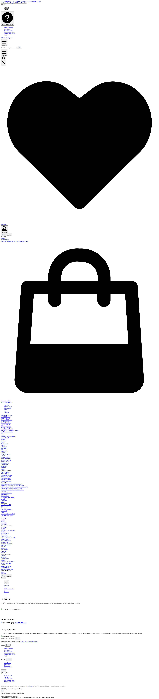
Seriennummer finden (9, 32)
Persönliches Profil (11, 241)
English (6, 9)
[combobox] (8, 48)
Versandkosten (29, 686)
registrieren (6, 239)
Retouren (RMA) (8, 30)
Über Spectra (7, 663)
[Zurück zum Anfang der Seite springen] (2, 691)
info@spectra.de (33, 641)
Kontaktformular (8, 27)
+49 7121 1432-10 (20, 623)
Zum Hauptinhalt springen (8, 1)
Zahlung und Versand (9, 33)
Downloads (7, 29)
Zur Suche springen (20, 1)
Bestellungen (24, 241)
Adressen (18, 241)
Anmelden (3, 238)
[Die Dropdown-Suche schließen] (19, 47)
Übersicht (3, 241)
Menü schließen (7, 235)
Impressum (7, 664)
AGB (5, 35)
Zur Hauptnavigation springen (33, 1)
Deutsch (7, 7)
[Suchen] (17, 48)
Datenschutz (7, 666)
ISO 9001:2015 (8, 667)
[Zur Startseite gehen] (6, 38)
